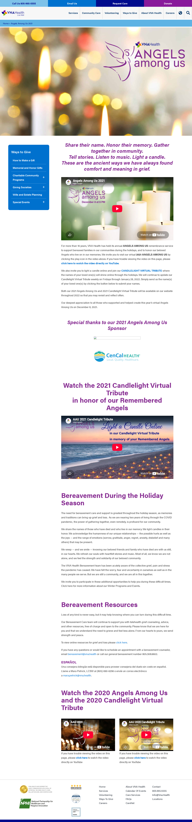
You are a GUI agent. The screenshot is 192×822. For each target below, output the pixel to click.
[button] (24, 3)
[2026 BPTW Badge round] (76, 795)
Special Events (21, 202)
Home (6, 23)
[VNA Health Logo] (13, 10)
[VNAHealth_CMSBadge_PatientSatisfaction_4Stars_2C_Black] (76, 786)
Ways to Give (21, 151)
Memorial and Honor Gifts (27, 168)
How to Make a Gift (24, 160)
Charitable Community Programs (26, 177)
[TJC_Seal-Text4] (36, 786)
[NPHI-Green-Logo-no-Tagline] (36, 800)
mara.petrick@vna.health (77, 675)
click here (121, 642)
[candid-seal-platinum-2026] (76, 809)
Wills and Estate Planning (27, 194)
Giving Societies (22, 187)
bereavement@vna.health (82, 654)
